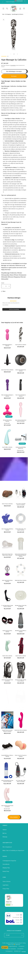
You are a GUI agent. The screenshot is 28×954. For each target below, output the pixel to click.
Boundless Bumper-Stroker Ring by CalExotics (20, 606)
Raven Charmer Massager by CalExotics (21, 395)
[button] (3, 8)
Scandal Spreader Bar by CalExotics (7, 707)
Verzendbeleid (20, 948)
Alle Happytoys (8, 14)
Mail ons (4, 833)
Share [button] (4, 291)
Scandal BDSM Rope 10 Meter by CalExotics (7, 756)
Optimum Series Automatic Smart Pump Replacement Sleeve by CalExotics (20, 555)
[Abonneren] (22, 935)
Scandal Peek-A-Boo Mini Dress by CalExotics (7, 680)
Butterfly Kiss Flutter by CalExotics (21, 730)
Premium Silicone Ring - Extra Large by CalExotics (20, 529)
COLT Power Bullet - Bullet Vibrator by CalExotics (20, 781)
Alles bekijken (14, 817)
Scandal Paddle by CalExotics (21, 655)
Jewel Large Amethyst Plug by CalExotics (7, 581)
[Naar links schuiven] (10, 54)
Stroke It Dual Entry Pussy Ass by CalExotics (21, 756)
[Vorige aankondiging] (2, 2)
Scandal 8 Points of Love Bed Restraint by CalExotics (7, 731)
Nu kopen (14, 76)
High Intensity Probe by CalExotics (7, 369)
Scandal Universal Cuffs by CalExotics (7, 631)
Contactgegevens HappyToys (9, 860)
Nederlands (19, 0)
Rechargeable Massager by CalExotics (7, 345)
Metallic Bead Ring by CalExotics (20, 580)
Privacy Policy (6, 888)
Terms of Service (6, 881)
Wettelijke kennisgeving (19, 951)
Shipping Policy (6, 867)
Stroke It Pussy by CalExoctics (7, 503)
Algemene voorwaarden (11, 948)
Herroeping (24, 951)
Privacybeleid (21, 946)
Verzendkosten (13, 65)
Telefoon (5, 829)
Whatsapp (5, 837)
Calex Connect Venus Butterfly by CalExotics (7, 529)
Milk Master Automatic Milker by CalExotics (20, 631)
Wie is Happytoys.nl (7, 847)
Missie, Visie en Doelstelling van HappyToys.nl (13, 850)
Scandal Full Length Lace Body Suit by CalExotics (20, 680)
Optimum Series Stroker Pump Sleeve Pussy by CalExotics (7, 555)
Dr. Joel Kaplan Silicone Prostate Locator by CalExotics (7, 606)
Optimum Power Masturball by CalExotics (20, 370)
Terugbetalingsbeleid (12, 946)
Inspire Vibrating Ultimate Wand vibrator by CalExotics (20, 421)
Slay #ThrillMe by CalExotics (7, 447)
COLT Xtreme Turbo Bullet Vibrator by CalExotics (20, 504)
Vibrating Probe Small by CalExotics (7, 421)
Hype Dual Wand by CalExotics (20, 344)
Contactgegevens (9, 951)
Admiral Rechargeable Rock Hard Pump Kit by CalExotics (7, 781)
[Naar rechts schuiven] (17, 54)
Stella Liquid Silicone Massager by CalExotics (7, 395)
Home (3, 14)
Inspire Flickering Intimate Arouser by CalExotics (7, 806)
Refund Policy (6, 871)
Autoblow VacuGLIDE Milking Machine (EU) (21, 448)
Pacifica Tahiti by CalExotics (7, 655)
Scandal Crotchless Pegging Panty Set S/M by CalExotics (21, 707)
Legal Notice (5, 885)
